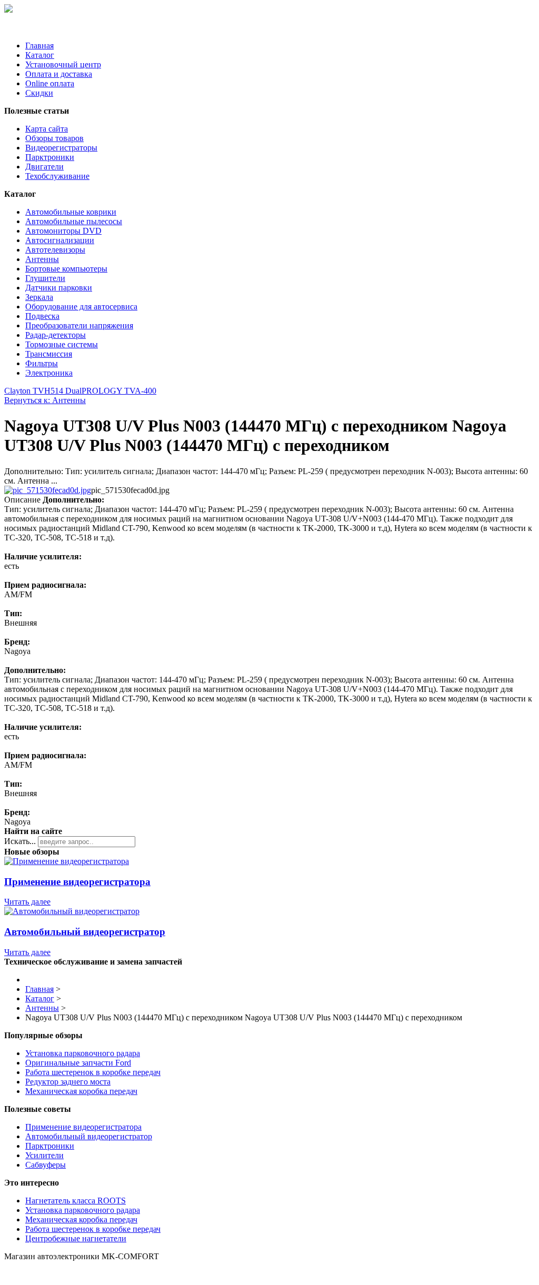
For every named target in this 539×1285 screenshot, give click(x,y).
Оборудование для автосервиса (81, 306)
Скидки (39, 92)
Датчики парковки (58, 287)
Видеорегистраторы (61, 147)
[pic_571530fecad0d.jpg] (47, 490)
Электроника (49, 372)
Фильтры (41, 363)
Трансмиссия (48, 353)
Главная (39, 45)
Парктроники (49, 157)
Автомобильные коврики (70, 211)
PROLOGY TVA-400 (119, 390)
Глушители (45, 278)
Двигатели (44, 166)
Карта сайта (46, 128)
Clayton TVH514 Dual (43, 390)
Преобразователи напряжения (79, 325)
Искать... (20, 841)
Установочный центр (63, 64)
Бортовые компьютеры (66, 268)
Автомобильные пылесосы (73, 221)
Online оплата (49, 83)
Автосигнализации (59, 240)
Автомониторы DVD (63, 230)
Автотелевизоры (55, 249)
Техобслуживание (57, 176)
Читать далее (27, 901)
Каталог (39, 55)
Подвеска (42, 316)
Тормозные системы (61, 344)
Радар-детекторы (55, 334)
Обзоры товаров (54, 138)
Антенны (42, 259)
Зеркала (39, 297)
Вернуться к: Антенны (45, 400)
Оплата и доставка (58, 73)
